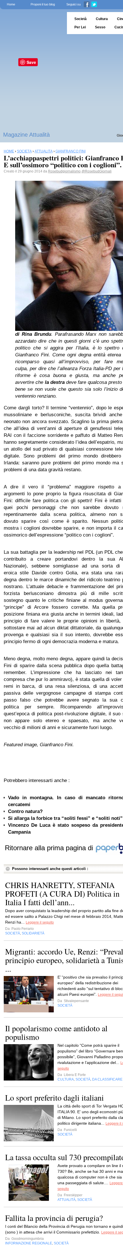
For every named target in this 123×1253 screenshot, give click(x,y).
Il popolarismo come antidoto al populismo (56, 1032)
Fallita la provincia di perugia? (54, 1217)
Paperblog (31, 23)
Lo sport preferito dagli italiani (54, 1097)
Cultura (102, 19)
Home (11, 4)
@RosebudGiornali (97, 171)
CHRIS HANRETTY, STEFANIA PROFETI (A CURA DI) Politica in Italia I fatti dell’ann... (62, 893)
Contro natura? (25, 811)
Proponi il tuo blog (43, 4)
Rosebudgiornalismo (64, 171)
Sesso (100, 27)
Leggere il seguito (40, 922)
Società (80, 19)
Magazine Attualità (26, 134)
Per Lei (80, 27)
